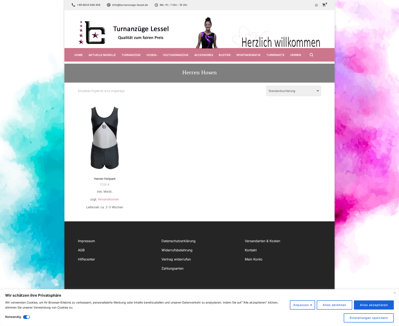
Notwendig (13, 317)
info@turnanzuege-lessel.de (130, 4)
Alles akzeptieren (374, 305)
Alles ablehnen (334, 305)
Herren (295, 55)
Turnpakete (275, 55)
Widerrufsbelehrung (176, 250)
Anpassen (301, 305)
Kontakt (251, 250)
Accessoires (203, 55)
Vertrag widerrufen (176, 259)
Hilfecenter (86, 259)
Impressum (86, 241)
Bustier (224, 55)
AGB (81, 250)
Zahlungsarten (172, 268)
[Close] (394, 292)
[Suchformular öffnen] (308, 54)
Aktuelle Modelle (102, 55)
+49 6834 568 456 (88, 4)
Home (78, 55)
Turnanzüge (131, 55)
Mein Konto (253, 259)
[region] (199, 307)
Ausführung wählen (104, 147)
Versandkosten (108, 199)
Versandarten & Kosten (262, 241)
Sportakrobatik (248, 55)
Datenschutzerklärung (178, 241)
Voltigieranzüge (175, 55)
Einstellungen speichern (369, 318)
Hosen (151, 55)
